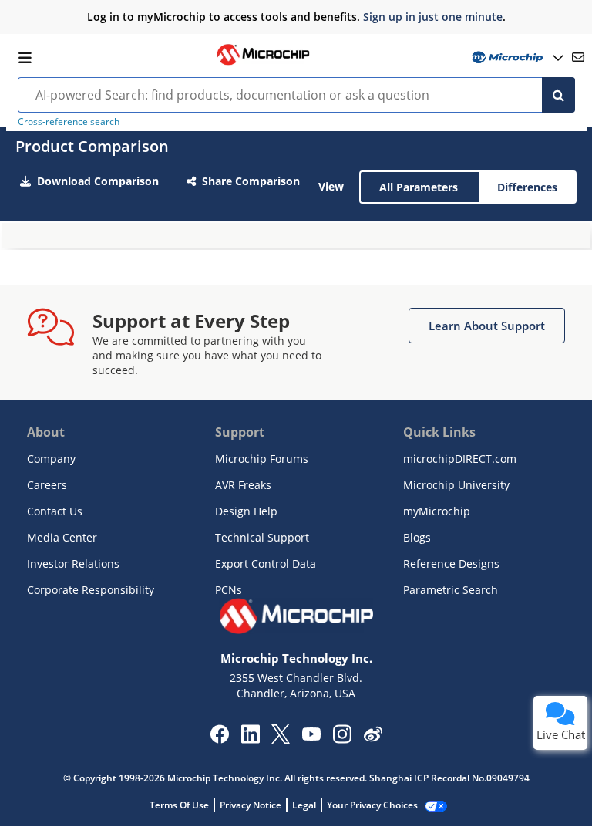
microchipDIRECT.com (459, 458)
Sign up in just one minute (433, 16)
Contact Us (54, 511)
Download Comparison (98, 181)
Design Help (246, 511)
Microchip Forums (261, 458)
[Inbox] (578, 57)
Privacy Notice (250, 805)
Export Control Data (265, 563)
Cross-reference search (68, 121)
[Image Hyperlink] (263, 63)
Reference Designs (451, 563)
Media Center (62, 537)
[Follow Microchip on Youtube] (311, 736)
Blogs (417, 537)
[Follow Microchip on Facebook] (219, 739)
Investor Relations (73, 563)
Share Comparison (251, 181)
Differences (527, 187)
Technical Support (262, 537)
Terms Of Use (179, 805)
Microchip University (456, 485)
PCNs (228, 589)
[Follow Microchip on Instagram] (342, 739)
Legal (304, 805)
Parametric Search (450, 589)
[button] (487, 325)
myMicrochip (436, 511)
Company (51, 458)
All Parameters (418, 187)
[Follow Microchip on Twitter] (280, 739)
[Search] (558, 95)
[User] (516, 57)
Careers (47, 485)
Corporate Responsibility (90, 589)
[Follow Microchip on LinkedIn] (250, 739)
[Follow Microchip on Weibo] (372, 737)
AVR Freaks (243, 485)
